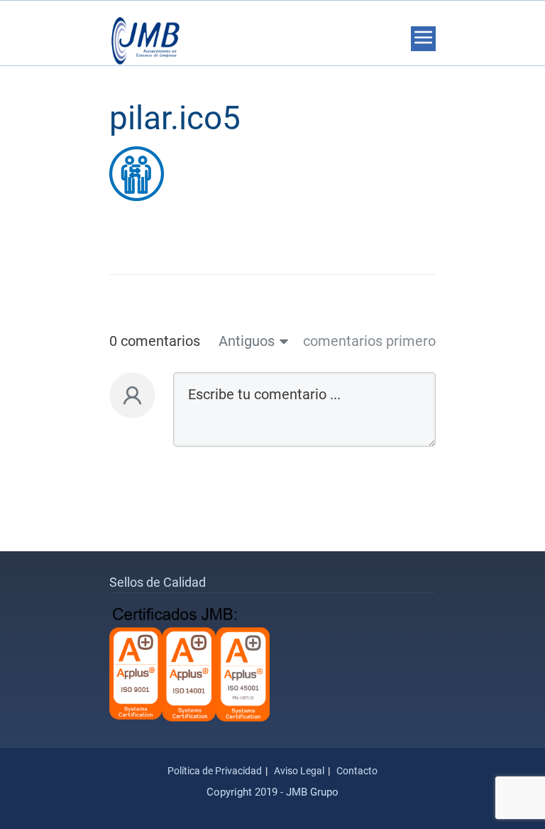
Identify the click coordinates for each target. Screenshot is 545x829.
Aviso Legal (299, 770)
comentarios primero (369, 341)
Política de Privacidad (214, 770)
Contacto (357, 770)
